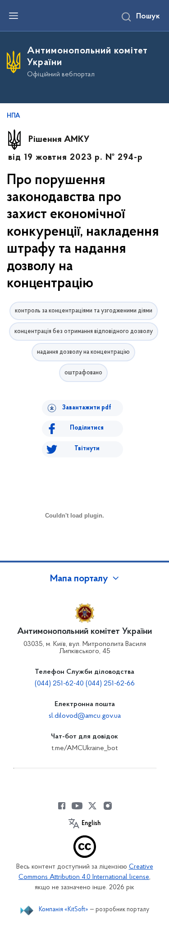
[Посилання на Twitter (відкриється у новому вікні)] (92, 805)
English (91, 824)
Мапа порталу (79, 579)
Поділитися (87, 428)
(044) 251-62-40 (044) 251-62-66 (85, 683)
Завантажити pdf (86, 407)
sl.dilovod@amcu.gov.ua (85, 716)
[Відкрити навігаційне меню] (13, 15)
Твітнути (87, 448)
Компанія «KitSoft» (63, 909)
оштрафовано (83, 372)
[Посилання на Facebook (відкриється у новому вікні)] (61, 805)
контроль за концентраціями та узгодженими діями (83, 310)
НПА (13, 116)
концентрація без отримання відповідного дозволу (83, 331)
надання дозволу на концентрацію (83, 352)
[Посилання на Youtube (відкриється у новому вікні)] (77, 805)
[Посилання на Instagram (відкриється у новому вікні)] (107, 805)
